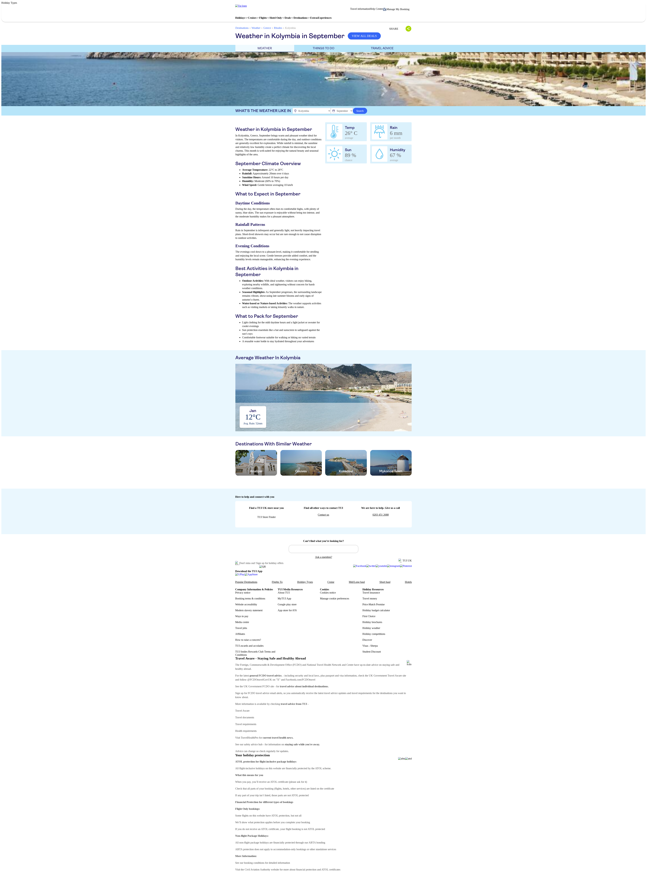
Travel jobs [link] (241, 628)
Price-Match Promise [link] (373, 604)
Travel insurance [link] (371, 592)
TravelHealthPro (249, 737)
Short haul (384, 582)
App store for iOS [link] (287, 610)
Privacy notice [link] (242, 592)
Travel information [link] (360, 8)
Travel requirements (245, 724)
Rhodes (278, 27)
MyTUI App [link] (284, 598)
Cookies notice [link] (328, 592)
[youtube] (381, 566)
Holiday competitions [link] (373, 633)
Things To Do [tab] (323, 48)
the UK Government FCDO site (257, 686)
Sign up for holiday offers (269, 563)
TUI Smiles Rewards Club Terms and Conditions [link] (255, 653)
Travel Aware (242, 710)
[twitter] (371, 566)
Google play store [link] (287, 604)
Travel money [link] (369, 598)
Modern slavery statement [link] (249, 610)
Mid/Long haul (357, 582)
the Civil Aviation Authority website (260, 869)
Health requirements (246, 730)
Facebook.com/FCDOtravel (300, 679)
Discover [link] (367, 639)
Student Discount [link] (371, 651)
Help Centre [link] (376, 8)
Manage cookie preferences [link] (334, 598)
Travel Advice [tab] (382, 48)
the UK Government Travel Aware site (385, 675)
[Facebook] (359, 566)
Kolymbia (290, 27)
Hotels (408, 582)
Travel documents (244, 717)
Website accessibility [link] (246, 604)
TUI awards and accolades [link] (249, 645)
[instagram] (393, 566)
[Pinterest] (406, 566)
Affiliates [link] (240, 633)
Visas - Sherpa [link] (370, 645)
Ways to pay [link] (241, 616)
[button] (397, 9)
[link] (241, 5)
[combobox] (323, 549)
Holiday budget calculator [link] (376, 610)
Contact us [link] (323, 514)
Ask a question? (323, 557)
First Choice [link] (368, 616)
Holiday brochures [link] (372, 622)
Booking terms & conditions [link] (250, 598)
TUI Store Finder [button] (266, 517)
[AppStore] (251, 574)
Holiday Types (305, 582)
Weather (256, 27)
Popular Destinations (246, 582)
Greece (267, 27)
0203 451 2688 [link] (381, 514)
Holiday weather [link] (371, 628)
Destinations (242, 27)
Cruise (330, 582)
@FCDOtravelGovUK (259, 679)
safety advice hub (253, 744)
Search (360, 110)
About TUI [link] (284, 592)
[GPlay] (240, 574)
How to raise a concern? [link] (248, 639)
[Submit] (293, 547)
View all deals (364, 36)
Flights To (277, 582)
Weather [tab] (264, 48)
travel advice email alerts (269, 693)
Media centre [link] (242, 622)
